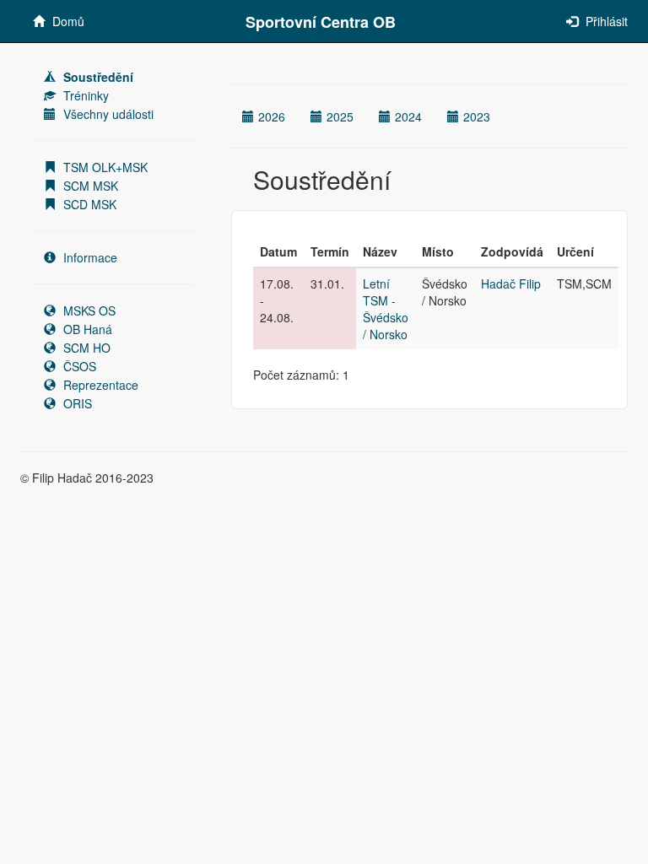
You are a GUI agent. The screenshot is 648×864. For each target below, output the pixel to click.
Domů (66, 21)
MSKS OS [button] (88, 310)
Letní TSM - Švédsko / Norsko (385, 309)
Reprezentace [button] (99, 384)
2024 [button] (408, 116)
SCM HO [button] (85, 347)
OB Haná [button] (86, 329)
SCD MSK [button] (88, 204)
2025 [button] (340, 116)
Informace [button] (88, 257)
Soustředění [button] (96, 76)
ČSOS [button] (78, 366)
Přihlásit (605, 21)
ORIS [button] (76, 403)
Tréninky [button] (84, 95)
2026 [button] (271, 116)
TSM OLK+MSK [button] (104, 167)
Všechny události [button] (107, 113)
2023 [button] (476, 116)
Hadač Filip (511, 283)
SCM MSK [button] (89, 185)
